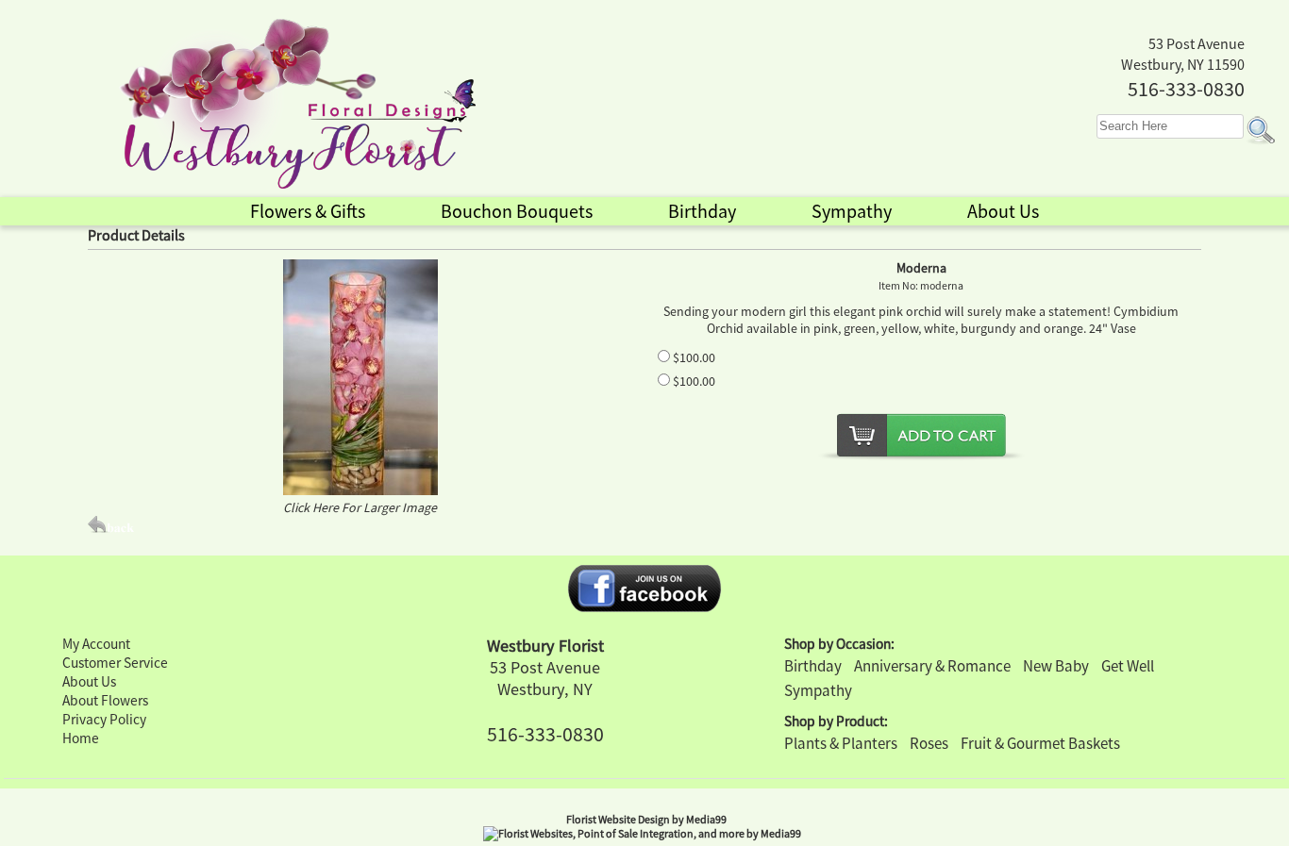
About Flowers (105, 700)
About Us (89, 681)
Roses (929, 743)
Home (80, 738)
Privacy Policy (104, 719)
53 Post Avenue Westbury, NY (545, 678)
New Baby (1056, 665)
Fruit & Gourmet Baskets (1040, 743)
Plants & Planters (840, 743)
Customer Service (115, 663)
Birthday (813, 665)
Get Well (1127, 665)
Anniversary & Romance (932, 665)
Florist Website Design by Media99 (646, 819)
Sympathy (818, 690)
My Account (96, 644)
